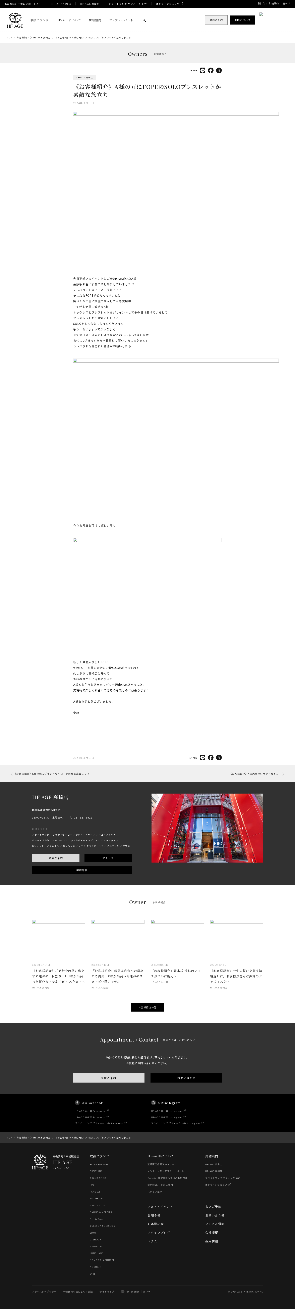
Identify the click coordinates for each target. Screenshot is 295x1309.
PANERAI (95, 1191)
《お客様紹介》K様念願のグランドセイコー (255, 773)
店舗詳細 (82, 870)
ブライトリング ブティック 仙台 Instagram (175, 1123)
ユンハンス (69, 845)
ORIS (93, 1273)
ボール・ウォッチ (106, 834)
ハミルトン (53, 845)
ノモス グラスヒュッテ (91, 845)
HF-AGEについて (69, 20)
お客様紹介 (23, 37)
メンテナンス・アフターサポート (166, 1171)
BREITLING (96, 1171)
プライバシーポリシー (44, 1291)
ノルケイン (113, 845)
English (274, 3)
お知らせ (154, 1215)
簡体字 (287, 3)
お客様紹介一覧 (147, 1007)
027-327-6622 (83, 817)
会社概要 (211, 1232)
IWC (92, 1184)
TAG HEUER (97, 1198)
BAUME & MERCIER (101, 1212)
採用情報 (211, 1241)
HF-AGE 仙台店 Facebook (90, 1111)
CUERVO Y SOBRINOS (102, 1225)
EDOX (93, 1232)
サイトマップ (107, 1291)
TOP (9, 37)
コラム (152, 1241)
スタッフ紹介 (155, 1191)
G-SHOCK (95, 1239)
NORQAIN (96, 1266)
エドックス (110, 840)
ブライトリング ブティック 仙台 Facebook (99, 1123)
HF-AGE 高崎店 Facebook (90, 1117)
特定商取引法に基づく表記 (78, 1291)
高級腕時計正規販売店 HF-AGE (23, 4)
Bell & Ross (97, 1219)
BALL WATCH (98, 1205)
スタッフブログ (159, 1232)
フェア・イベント (121, 20)
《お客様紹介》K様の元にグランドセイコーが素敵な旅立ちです (52, 773)
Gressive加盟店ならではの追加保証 (167, 1177)
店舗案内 (95, 20)
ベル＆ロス (61, 840)
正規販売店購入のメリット (162, 1164)
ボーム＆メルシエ (42, 840)
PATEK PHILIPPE (99, 1164)
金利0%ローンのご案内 (160, 1184)
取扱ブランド (39, 20)
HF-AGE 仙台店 (61, 3)
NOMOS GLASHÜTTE (102, 1260)
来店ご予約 (56, 858)
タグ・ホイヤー (84, 834)
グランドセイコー (62, 834)
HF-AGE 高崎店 (90, 3)
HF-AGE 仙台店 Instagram (166, 1111)
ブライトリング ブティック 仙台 (127, 3)
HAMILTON (96, 1246)
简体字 (147, 1291)
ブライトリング (40, 834)
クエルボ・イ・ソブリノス (85, 840)
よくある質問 (215, 1224)
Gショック (38, 845)
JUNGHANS (97, 1253)
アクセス (108, 858)
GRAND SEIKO (98, 1177)
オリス (126, 845)
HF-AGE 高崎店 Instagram (166, 1117)
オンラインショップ (168, 3)
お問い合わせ (186, 1078)
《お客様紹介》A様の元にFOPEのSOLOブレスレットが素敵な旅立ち (93, 37)
